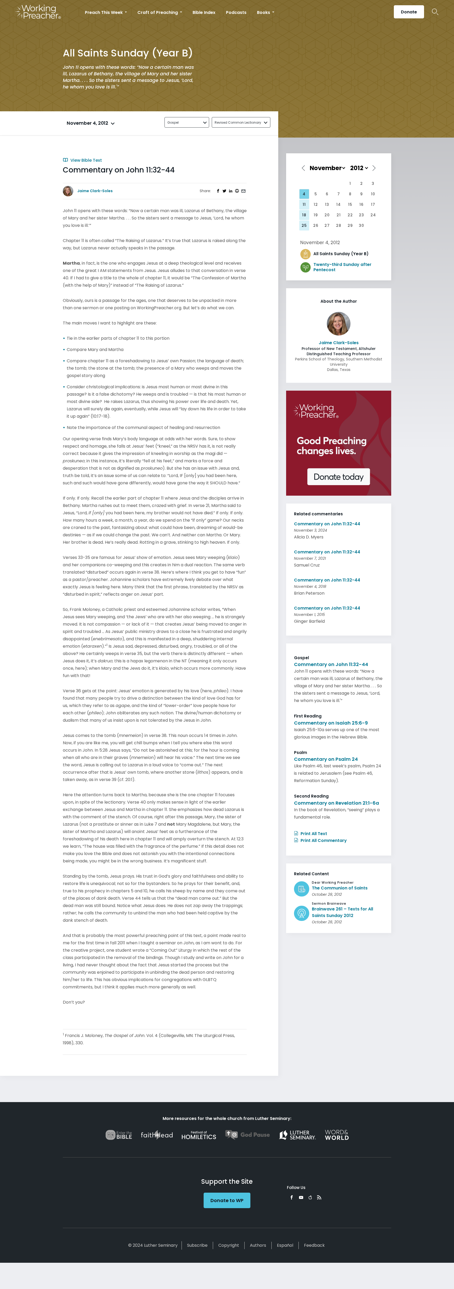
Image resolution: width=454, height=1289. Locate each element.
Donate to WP (227, 1200)
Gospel (173, 122)
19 (316, 215)
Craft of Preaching (158, 12)
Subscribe (197, 1245)
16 (361, 204)
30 (361, 225)
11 (304, 204)
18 (304, 215)
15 (350, 204)
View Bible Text (85, 160)
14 (338, 204)
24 (373, 215)
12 (316, 204)
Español (285, 1245)
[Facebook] (291, 1197)
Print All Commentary (323, 840)
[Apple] (310, 1197)
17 (373, 204)
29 (350, 225)
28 (338, 225)
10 (373, 194)
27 (327, 225)
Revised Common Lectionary (238, 122)
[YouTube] (301, 1197)
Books (264, 12)
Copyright (228, 1245)
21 (339, 215)
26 (315, 225)
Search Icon (435, 12)
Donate (409, 12)
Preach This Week (104, 12)
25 (304, 225)
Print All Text (313, 834)
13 (327, 204)
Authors (258, 1245)
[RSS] (319, 1197)
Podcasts (236, 12)
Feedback (314, 1245)
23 (361, 215)
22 (350, 215)
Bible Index (204, 12)
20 (327, 215)
